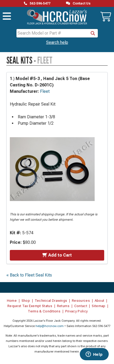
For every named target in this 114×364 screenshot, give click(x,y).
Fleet (45, 91)
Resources (81, 301)
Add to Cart (60, 255)
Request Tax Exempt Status (29, 306)
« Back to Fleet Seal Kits (29, 275)
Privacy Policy (76, 311)
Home (12, 301)
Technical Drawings (51, 301)
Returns (63, 306)
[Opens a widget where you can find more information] (94, 354)
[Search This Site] (93, 33)
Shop (25, 301)
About (99, 301)
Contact (80, 306)
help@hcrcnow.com (50, 326)
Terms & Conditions (44, 311)
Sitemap (98, 306)
